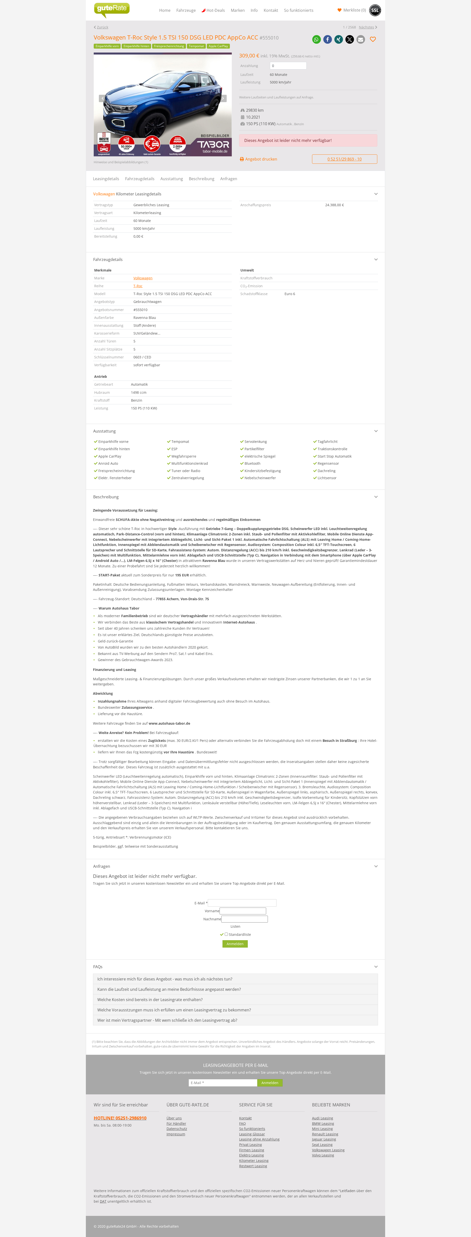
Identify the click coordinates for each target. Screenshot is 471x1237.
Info (254, 10)
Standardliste (239, 934)
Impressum (176, 1134)
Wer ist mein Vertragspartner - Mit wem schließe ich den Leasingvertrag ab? (167, 1020)
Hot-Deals (216, 10)
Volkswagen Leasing (328, 1150)
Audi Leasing (322, 1118)
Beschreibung (201, 178)
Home (164, 10)
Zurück (102, 27)
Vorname (212, 911)
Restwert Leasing (253, 1166)
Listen (235, 926)
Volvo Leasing (323, 1155)
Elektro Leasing (251, 1155)
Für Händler (176, 1123)
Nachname (212, 919)
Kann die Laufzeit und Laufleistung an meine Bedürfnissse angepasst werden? (169, 989)
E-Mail (201, 903)
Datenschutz (177, 1128)
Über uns (174, 1118)
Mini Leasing (322, 1128)
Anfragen (228, 178)
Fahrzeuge (186, 10)
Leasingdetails (106, 178)
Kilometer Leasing (254, 1160)
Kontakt (271, 10)
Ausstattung (171, 178)
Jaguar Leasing (324, 1139)
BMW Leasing (323, 1123)
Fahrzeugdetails (140, 178)
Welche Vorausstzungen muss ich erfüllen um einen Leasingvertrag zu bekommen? (174, 1010)
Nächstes (366, 27)
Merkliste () (354, 10)
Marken (238, 10)
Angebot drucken (260, 159)
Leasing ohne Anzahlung (259, 1139)
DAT (103, 1201)
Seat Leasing (322, 1144)
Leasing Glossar (252, 1134)
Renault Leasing (325, 1134)
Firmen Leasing (251, 1150)
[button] (316, 39)
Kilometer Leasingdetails (127, 194)
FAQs (98, 966)
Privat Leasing (250, 1144)
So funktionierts (299, 10)
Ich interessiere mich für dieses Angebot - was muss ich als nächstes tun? (164, 979)
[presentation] (102, 98)
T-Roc (138, 286)
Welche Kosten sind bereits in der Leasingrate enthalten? (150, 999)
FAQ (242, 1123)
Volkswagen (143, 278)
